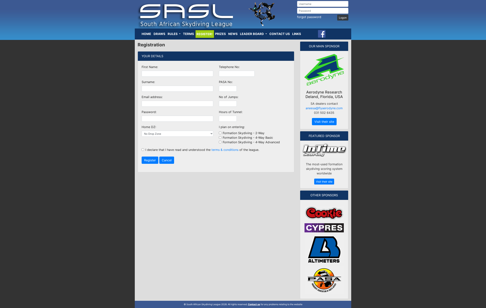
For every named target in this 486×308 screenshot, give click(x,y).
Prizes (220, 34)
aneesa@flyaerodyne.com (324, 108)
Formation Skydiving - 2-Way (243, 133)
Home (146, 34)
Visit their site (324, 122)
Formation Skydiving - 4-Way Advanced (251, 142)
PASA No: (226, 82)
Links (296, 34)
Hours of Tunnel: (230, 112)
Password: (149, 112)
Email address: (152, 97)
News (232, 34)
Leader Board (252, 34)
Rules (173, 34)
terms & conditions (224, 150)
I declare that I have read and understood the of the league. (202, 150)
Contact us (254, 304)
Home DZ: (149, 127)
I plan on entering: (232, 127)
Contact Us (279, 34)
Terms (188, 34)
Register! (204, 34)
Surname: (148, 82)
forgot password (309, 17)
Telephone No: (229, 67)
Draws (159, 34)
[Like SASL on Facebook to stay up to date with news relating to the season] (322, 33)
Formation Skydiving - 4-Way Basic (248, 137)
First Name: (150, 67)
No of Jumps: (228, 97)
